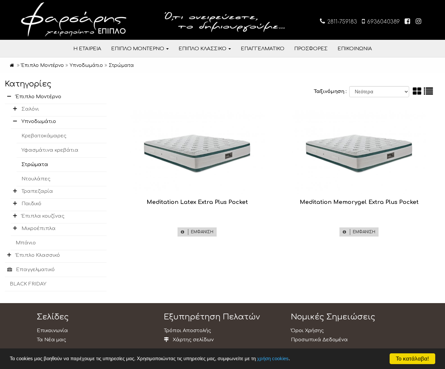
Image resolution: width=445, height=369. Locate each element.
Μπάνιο (26, 243)
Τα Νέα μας (51, 340)
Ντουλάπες (36, 179)
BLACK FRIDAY (28, 284)
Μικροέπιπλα (39, 228)
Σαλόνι (30, 109)
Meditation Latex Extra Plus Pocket (197, 202)
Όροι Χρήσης (307, 330)
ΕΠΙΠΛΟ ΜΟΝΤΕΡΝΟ (138, 49)
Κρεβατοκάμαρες (44, 136)
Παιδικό (31, 204)
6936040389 (383, 22)
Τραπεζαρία (37, 191)
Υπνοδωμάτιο (39, 121)
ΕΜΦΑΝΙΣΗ (200, 232)
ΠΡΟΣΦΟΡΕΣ (311, 49)
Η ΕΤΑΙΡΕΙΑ (87, 49)
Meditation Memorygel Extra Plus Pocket (359, 202)
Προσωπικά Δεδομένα (319, 340)
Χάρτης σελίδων (192, 340)
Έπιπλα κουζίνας (43, 216)
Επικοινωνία (52, 330)
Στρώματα (35, 164)
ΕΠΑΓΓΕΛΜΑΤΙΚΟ (262, 49)
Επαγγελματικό (35, 269)
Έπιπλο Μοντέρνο (38, 97)
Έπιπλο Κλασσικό (38, 255)
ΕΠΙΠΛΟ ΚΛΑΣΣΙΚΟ (203, 49)
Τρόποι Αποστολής (187, 330)
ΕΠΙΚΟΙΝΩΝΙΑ (354, 49)
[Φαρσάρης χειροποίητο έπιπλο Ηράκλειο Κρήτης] (12, 65)
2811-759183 (341, 22)
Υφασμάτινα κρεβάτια (50, 150)
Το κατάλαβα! (412, 359)
